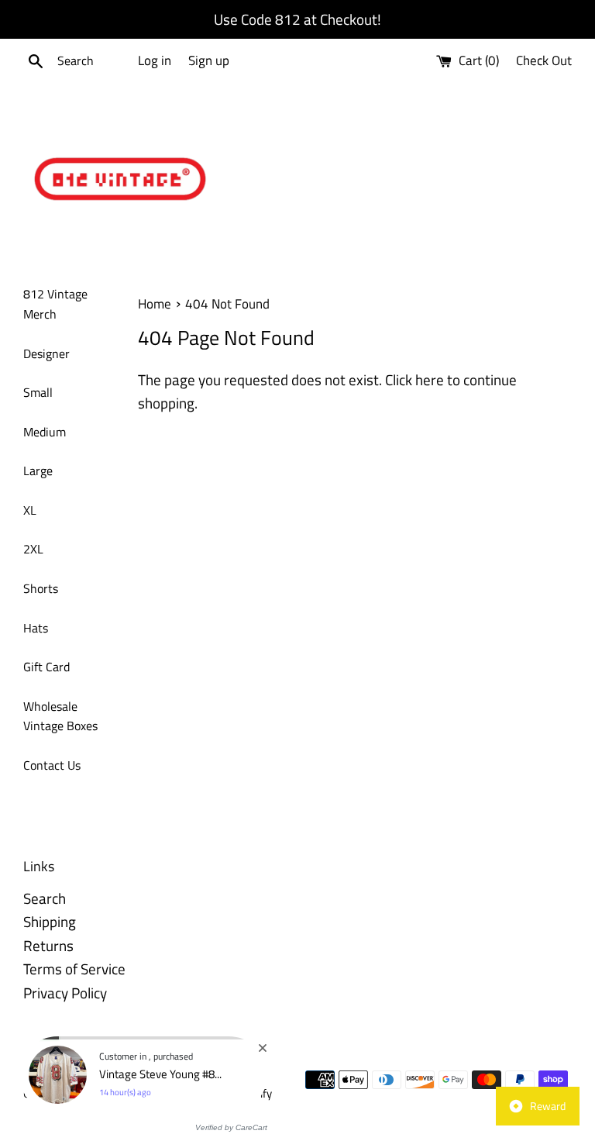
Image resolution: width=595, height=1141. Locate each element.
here (429, 379)
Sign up (208, 60)
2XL (33, 548)
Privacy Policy (65, 992)
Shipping (49, 921)
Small (38, 392)
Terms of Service (74, 968)
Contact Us (52, 765)
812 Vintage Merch (55, 303)
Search (44, 898)
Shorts (40, 588)
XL (29, 510)
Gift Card (46, 666)
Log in (154, 60)
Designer (46, 353)
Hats (35, 628)
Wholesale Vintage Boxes (60, 716)
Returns (48, 945)
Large (38, 470)
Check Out (544, 60)
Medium (44, 431)
